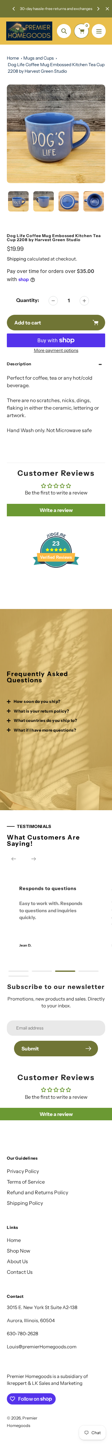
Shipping (16, 259)
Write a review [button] (56, 510)
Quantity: (27, 300)
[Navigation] (99, 31)
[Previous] (14, 9)
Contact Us (20, 1272)
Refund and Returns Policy (37, 1192)
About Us (17, 1261)
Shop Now (18, 1251)
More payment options (56, 350)
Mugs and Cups (38, 58)
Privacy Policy (23, 1171)
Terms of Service (26, 1182)
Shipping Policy (25, 1203)
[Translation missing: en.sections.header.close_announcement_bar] (107, 9)
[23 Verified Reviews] (56, 579)
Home (13, 58)
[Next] (98, 9)
